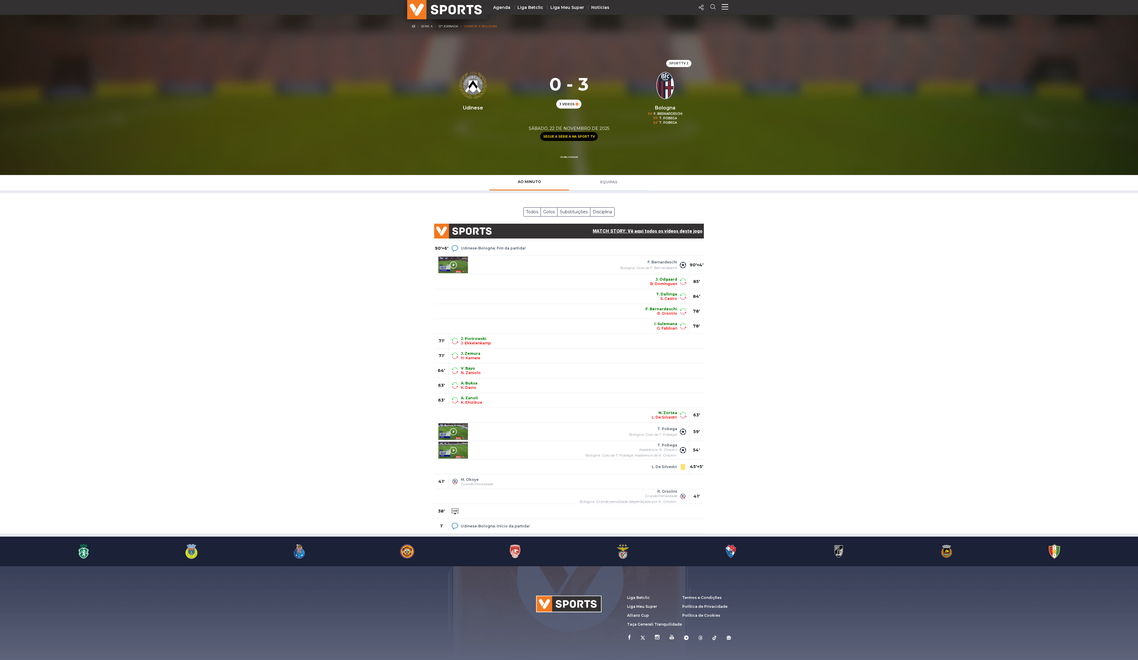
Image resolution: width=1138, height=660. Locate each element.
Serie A (427, 26)
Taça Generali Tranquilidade (654, 624)
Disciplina (602, 211)
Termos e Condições (702, 597)
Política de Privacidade (705, 606)
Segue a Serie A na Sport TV (569, 137)
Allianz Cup (638, 615)
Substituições (574, 211)
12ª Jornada (448, 26)
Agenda (501, 7)
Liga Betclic (530, 7)
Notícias (600, 7)
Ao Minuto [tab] (529, 181)
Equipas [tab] (608, 182)
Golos (549, 211)
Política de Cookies (701, 615)
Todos (532, 211)
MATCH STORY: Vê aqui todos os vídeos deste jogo (647, 231)
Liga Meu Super (567, 7)
